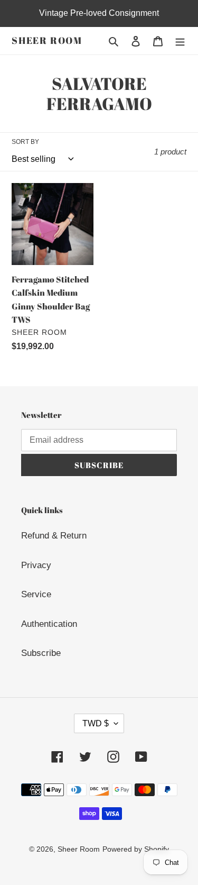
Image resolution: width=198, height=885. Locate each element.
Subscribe (41, 653)
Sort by (25, 141)
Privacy (36, 565)
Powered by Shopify (135, 849)
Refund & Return (54, 536)
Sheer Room (47, 41)
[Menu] (180, 41)
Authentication (49, 624)
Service (36, 594)
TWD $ (95, 723)
